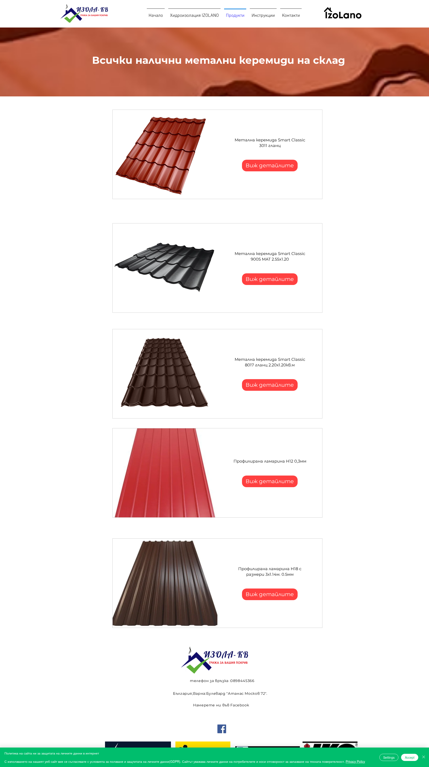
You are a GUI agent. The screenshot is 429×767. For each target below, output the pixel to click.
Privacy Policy (355, 761)
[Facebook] (221, 729)
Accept (409, 757)
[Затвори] (423, 757)
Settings (389, 757)
